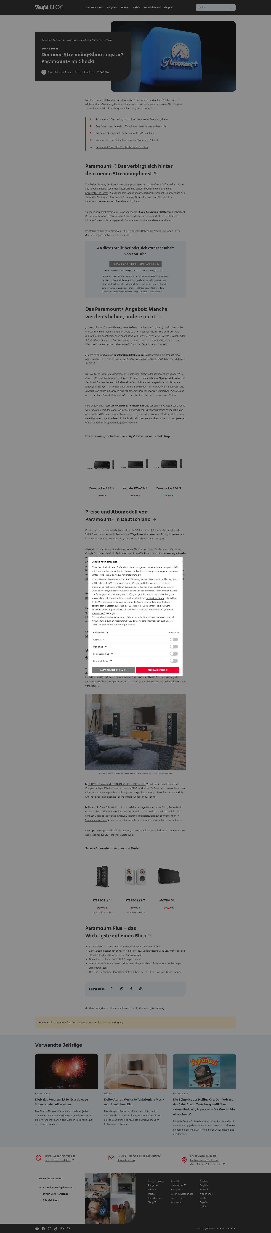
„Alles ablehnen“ (145, 586)
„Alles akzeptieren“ (155, 598)
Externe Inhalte (100, 660)
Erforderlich (98, 632)
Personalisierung (101, 653)
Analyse (97, 639)
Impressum (127, 624)
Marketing (98, 646)
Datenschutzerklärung (102, 624)
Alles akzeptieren (158, 669)
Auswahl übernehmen (113, 669)
